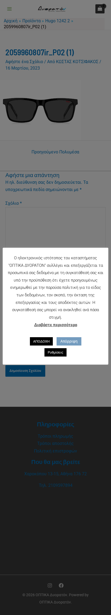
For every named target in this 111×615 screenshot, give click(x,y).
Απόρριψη (69, 341)
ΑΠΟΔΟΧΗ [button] (41, 341)
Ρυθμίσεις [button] (55, 352)
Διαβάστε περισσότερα (55, 324)
